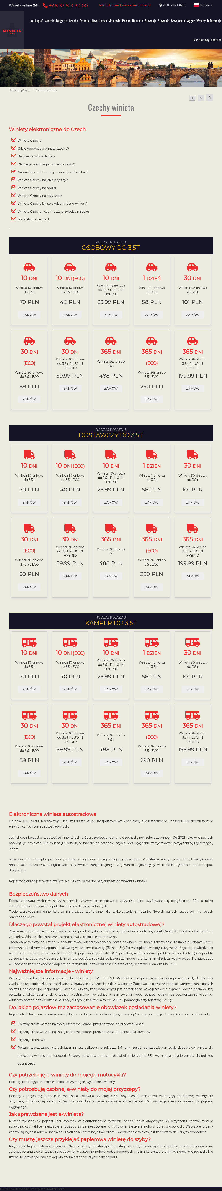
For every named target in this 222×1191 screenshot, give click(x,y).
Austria (49, 20)
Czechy (73, 20)
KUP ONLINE (174, 5)
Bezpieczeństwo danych (36, 156)
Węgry (191, 20)
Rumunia (137, 20)
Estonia (84, 20)
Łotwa (103, 20)
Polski (205, 5)
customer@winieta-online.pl (126, 5)
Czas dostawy (200, 39)
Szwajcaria (178, 20)
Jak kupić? (36, 20)
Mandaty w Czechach (34, 219)
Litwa (94, 20)
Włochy (201, 20)
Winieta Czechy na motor (37, 188)
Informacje (214, 20)
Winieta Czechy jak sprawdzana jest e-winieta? (53, 204)
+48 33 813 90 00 (68, 5)
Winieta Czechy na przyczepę (40, 196)
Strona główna (20, 90)
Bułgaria (61, 20)
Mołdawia (115, 20)
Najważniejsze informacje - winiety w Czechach (53, 172)
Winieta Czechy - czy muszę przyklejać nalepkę (53, 212)
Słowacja (150, 20)
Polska (126, 20)
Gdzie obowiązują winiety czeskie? (43, 149)
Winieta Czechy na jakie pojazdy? (43, 180)
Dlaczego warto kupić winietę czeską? (46, 164)
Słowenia (163, 20)
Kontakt (216, 39)
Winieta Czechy (29, 141)
